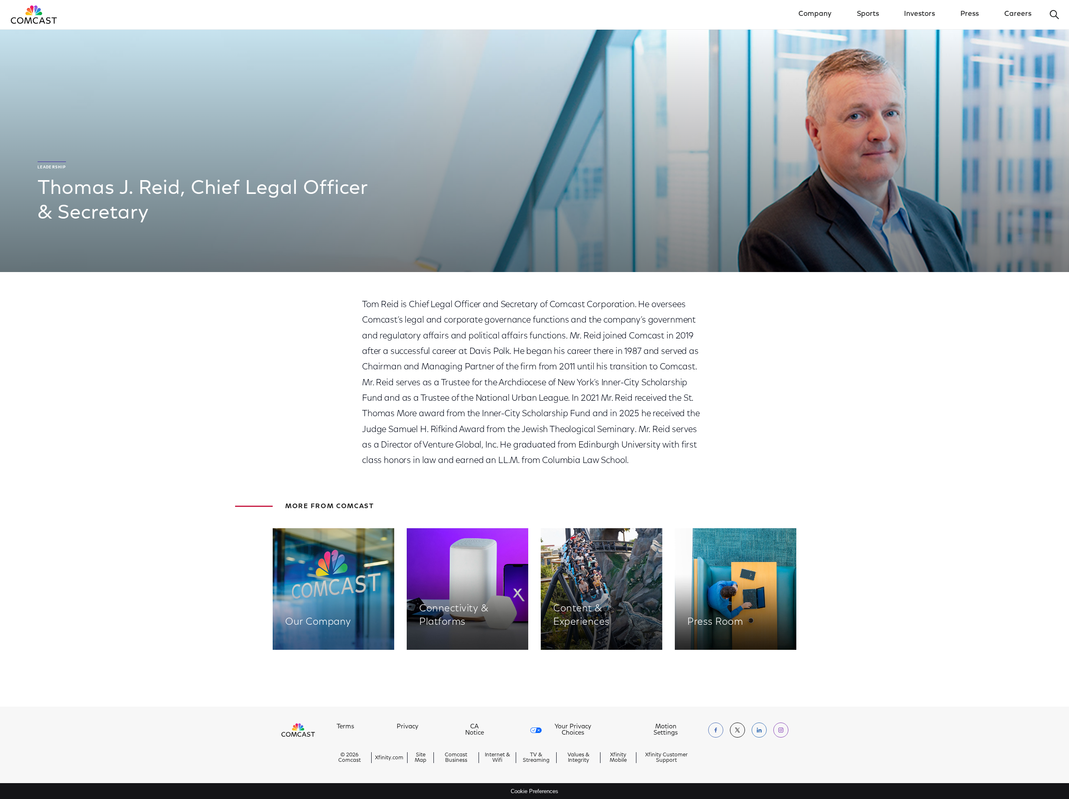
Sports (868, 14)
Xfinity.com (389, 758)
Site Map (420, 757)
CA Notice (474, 730)
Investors (919, 14)
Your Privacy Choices (573, 730)
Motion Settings (666, 730)
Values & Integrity (578, 757)
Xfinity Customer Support (666, 757)
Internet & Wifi (497, 757)
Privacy (407, 727)
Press (969, 14)
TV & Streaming (536, 757)
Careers (1017, 14)
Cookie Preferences (534, 791)
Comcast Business (456, 757)
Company (814, 14)
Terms (345, 727)
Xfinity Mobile (618, 757)
